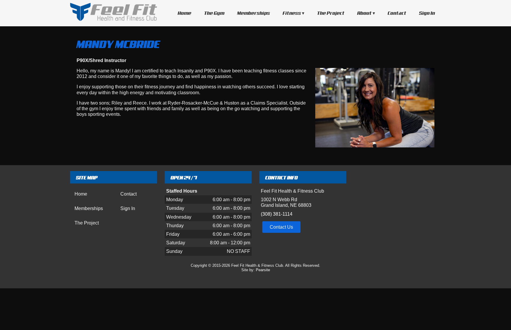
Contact (397, 13)
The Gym (214, 13)
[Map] (397, 213)
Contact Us (281, 227)
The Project (331, 13)
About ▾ (366, 13)
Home (184, 13)
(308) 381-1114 (276, 214)
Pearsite (263, 270)
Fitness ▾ (293, 13)
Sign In (427, 13)
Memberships (253, 13)
